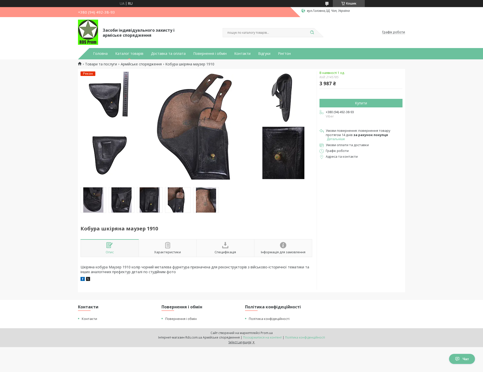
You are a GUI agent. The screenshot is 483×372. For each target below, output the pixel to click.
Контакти (242, 53)
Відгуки (264, 53)
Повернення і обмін (210, 53)
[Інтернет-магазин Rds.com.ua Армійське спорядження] (88, 32)
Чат (466, 359)
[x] (88, 279)
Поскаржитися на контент (262, 337)
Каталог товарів (129, 53)
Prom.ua (267, 333)
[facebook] (82, 279)
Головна (100, 53)
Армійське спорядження (141, 64)
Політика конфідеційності (269, 318)
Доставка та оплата (168, 53)
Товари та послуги (101, 64)
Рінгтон (284, 53)
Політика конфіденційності (305, 337)
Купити (361, 103)
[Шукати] (312, 32)
